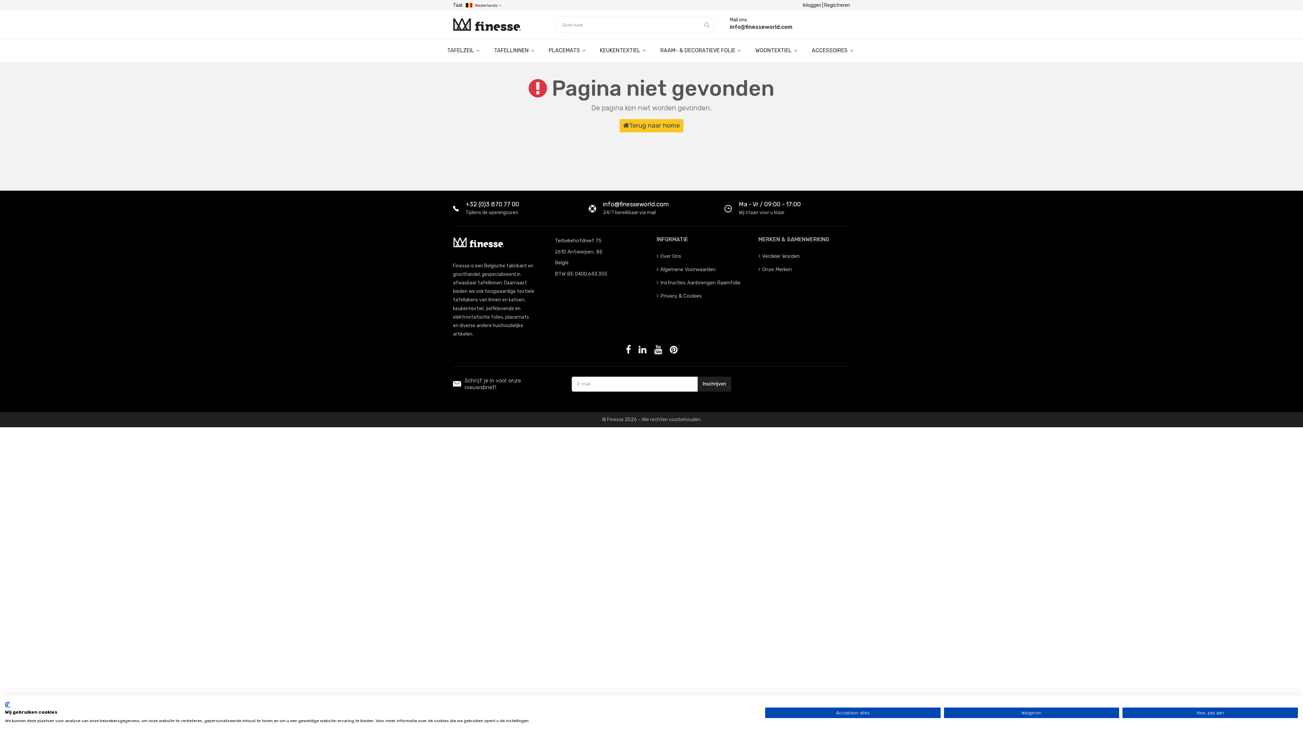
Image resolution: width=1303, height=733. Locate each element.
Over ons (670, 256)
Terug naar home (654, 125)
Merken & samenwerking (793, 239)
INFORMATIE (672, 239)
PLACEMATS (565, 50)
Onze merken (777, 269)
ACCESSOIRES (830, 50)
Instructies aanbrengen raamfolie (700, 283)
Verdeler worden (781, 256)
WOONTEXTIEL (774, 50)
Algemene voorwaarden (688, 269)
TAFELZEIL (461, 50)
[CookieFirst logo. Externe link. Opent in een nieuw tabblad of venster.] (7, 705)
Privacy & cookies (681, 296)
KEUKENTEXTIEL (621, 50)
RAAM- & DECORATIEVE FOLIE (698, 50)
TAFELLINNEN (512, 50)
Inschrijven (714, 384)
